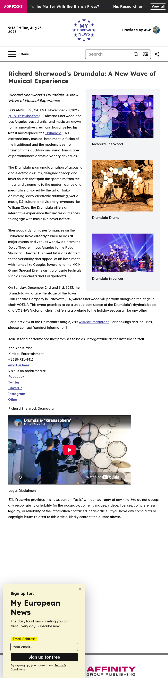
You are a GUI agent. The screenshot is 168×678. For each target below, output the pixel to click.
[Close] (80, 589)
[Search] (136, 54)
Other (12, 399)
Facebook (16, 377)
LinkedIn (15, 388)
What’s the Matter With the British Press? (60, 6)
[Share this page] (157, 54)
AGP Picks (13, 6)
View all (158, 6)
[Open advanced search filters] (146, 54)
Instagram (16, 394)
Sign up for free (44, 657)
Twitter (13, 382)
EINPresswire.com (24, 116)
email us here (18, 365)
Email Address (24, 639)
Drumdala (53, 133)
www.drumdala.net (94, 322)
